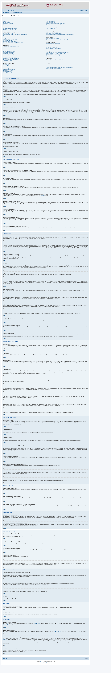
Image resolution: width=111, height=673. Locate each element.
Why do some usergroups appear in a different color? (56, 25)
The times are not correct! (7, 35)
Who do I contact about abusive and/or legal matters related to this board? (59, 67)
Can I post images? (6, 68)
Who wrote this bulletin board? (51, 64)
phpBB (42, 195)
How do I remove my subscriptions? (53, 55)
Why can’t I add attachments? (8, 54)
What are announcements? (8, 70)
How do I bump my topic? (7, 60)
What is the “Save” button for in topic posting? (11, 58)
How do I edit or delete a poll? (8, 52)
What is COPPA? (6, 21)
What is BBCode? (6, 64)
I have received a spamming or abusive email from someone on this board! (60, 34)
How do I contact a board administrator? (53, 68)
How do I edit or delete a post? (8, 47)
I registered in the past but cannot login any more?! (12, 25)
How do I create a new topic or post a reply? (11, 46)
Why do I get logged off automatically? (10, 28)
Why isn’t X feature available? (51, 66)
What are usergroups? (50, 22)
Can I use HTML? (6, 65)
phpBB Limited (37, 623)
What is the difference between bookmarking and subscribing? (57, 52)
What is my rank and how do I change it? (10, 41)
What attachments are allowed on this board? (54, 59)
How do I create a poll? (7, 50)
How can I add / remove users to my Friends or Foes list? (57, 39)
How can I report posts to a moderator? (10, 57)
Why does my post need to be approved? (10, 59)
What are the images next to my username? (11, 39)
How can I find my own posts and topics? (53, 48)
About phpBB (5, 624)
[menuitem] (4, 10)
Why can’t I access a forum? (8, 53)
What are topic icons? (7, 73)
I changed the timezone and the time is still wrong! (12, 36)
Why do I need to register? (8, 20)
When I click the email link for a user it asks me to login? (13, 42)
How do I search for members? (52, 47)
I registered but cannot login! (8, 23)
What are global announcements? (9, 69)
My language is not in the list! (8, 38)
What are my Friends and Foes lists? (53, 38)
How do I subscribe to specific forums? (53, 54)
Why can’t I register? (6, 22)
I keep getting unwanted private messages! (54, 33)
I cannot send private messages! (52, 32)
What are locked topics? (7, 72)
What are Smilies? (6, 66)
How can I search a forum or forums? (53, 43)
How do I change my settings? (8, 33)
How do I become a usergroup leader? (53, 24)
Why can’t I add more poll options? (9, 51)
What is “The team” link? (50, 28)
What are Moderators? (50, 21)
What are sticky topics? (7, 71)
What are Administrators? (51, 20)
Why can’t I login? (6, 24)
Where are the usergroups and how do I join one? (55, 23)
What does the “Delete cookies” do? (9, 29)
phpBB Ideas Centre (58, 631)
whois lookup (5, 639)
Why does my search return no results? (53, 44)
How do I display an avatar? (8, 40)
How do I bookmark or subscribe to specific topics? (55, 53)
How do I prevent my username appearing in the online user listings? (15, 34)
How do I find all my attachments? (52, 60)
